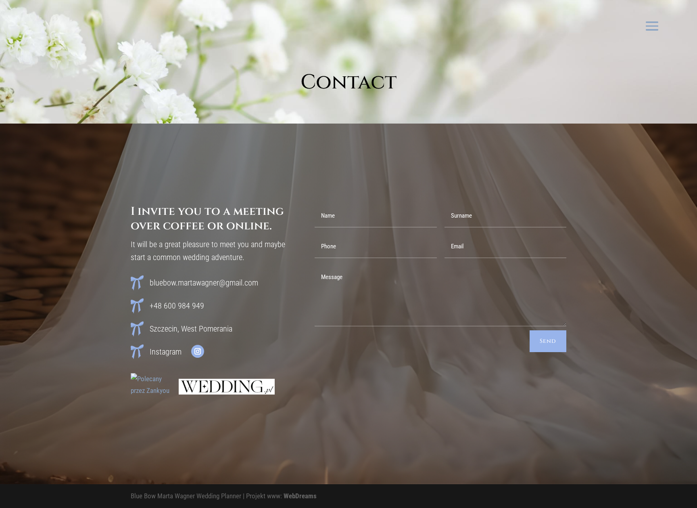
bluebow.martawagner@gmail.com (204, 283)
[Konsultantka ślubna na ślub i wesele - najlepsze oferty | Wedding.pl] (227, 392)
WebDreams (300, 496)
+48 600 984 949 (177, 306)
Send (548, 341)
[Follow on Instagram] (197, 351)
